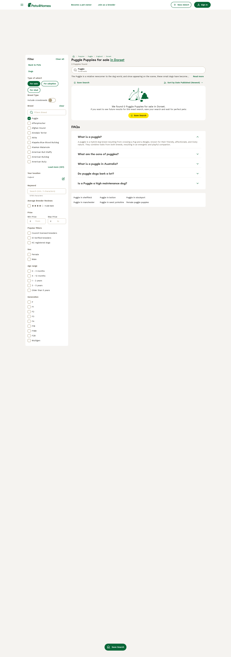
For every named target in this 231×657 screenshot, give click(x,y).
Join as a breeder (106, 5)
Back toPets (34, 65)
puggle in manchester (84, 202)
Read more (198, 76)
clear (61, 106)
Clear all (60, 59)
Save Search (83, 82)
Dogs (30, 71)
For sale (34, 83)
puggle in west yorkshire (112, 202)
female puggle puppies (137, 202)
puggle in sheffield (83, 197)
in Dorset (117, 60)
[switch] (52, 100)
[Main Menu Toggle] (22, 4)
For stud (34, 90)
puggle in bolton (108, 197)
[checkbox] (29, 118)
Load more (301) (56, 167)
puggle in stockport (135, 197)
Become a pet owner (81, 5)
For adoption (50, 83)
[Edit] (63, 178)
